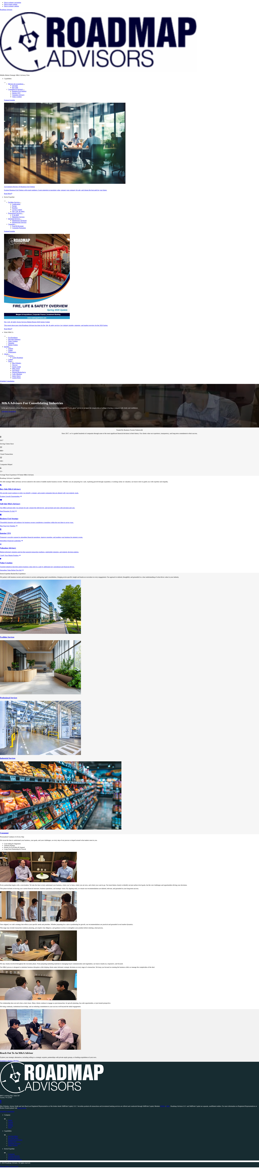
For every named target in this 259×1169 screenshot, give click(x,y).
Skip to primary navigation (12, 2)
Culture (10, 1124)
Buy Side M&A (13, 1138)
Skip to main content (10, 4)
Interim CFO (12, 1142)
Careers (10, 1122)
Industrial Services (14, 1158)
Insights (10, 1126)
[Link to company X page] (1, 1103)
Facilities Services (14, 1156)
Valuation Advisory (14, 1143)
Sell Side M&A (13, 1136)
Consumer (11, 1154)
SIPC (168, 1106)
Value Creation (13, 1145)
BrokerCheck (22, 1108)
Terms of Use (14, 1166)
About (10, 1120)
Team (10, 1127)
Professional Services (15, 1159)
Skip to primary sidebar (11, 6)
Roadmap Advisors (6, 9)
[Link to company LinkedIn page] (0, 1101)
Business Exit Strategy (15, 1140)
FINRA (162, 1106)
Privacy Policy (4, 1166)
